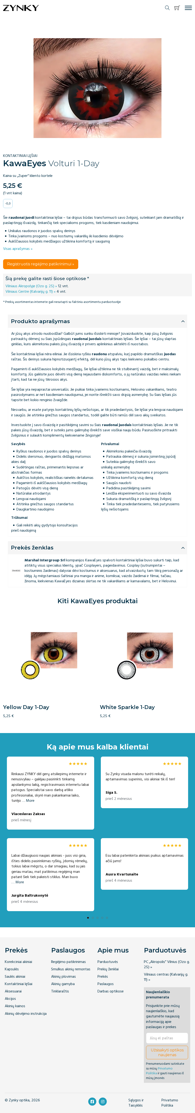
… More (28, 800)
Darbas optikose (111, 991)
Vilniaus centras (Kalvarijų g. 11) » (166, 977)
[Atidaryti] (188, 8)
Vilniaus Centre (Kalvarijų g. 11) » (30, 291)
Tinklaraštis (60, 991)
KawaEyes (24, 163)
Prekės (16, 950)
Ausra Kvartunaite (122, 874)
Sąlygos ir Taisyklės (136, 1103)
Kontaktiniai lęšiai (18, 984)
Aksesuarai (13, 991)
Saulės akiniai (15, 976)
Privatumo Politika (159, 1071)
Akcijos (10, 998)
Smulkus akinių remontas (70, 969)
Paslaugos (68, 950)
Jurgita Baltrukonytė (29, 895)
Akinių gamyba (63, 984)
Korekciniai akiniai (18, 962)
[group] (49, 664)
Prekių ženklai (108, 969)
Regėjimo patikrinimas (68, 962)
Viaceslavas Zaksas (28, 814)
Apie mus (113, 950)
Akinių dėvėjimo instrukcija (26, 1013)
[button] (177, 8)
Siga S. (111, 792)
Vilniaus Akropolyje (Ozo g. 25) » (31, 286)
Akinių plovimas (63, 976)
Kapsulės (12, 969)
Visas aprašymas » (18, 248)
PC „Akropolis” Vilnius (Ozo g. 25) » (167, 964)
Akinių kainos (15, 1006)
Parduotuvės (108, 962)
